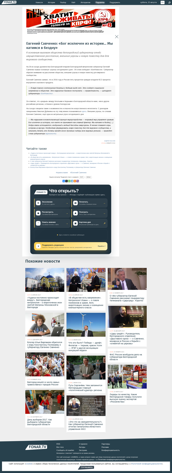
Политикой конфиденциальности (146, 463)
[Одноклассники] (75, 181)
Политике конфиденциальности (111, 459)
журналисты (50, 133)
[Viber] (77, 181)
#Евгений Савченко (78, 172)
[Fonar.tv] (8, 2)
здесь (84, 111)
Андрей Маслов (109, 141)
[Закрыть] (116, 36)
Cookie (29, 463)
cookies (75, 457)
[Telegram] (72, 181)
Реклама (105, 447)
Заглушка (83, 450)
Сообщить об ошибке (65, 450)
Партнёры (106, 444)
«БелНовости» (46, 93)
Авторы (82, 447)
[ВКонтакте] (64, 181)
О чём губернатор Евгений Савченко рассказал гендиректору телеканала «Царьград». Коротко (61, 161)
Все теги (60, 447)
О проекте (83, 444)
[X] (66, 181)
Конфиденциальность (111, 450)
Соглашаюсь (87, 467)
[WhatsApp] (69, 181)
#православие (62, 172)
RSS (58, 444)
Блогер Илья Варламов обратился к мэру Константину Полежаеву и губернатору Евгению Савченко (63, 167)
